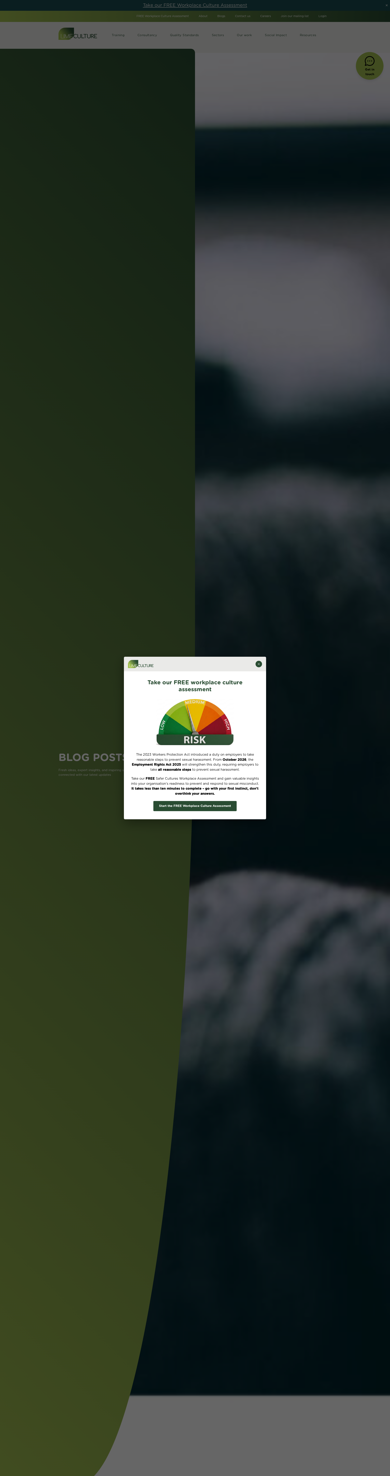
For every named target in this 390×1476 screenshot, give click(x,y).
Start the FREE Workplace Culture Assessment (195, 805)
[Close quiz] (259, 664)
